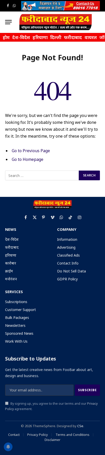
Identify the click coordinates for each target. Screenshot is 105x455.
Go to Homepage (27, 159)
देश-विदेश (21, 37)
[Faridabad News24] (55, 22)
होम (6, 37)
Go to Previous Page (31, 150)
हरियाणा (40, 37)
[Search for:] (42, 175)
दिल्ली (55, 37)
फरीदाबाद (73, 37)
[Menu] (8, 22)
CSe (80, 426)
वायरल (91, 37)
